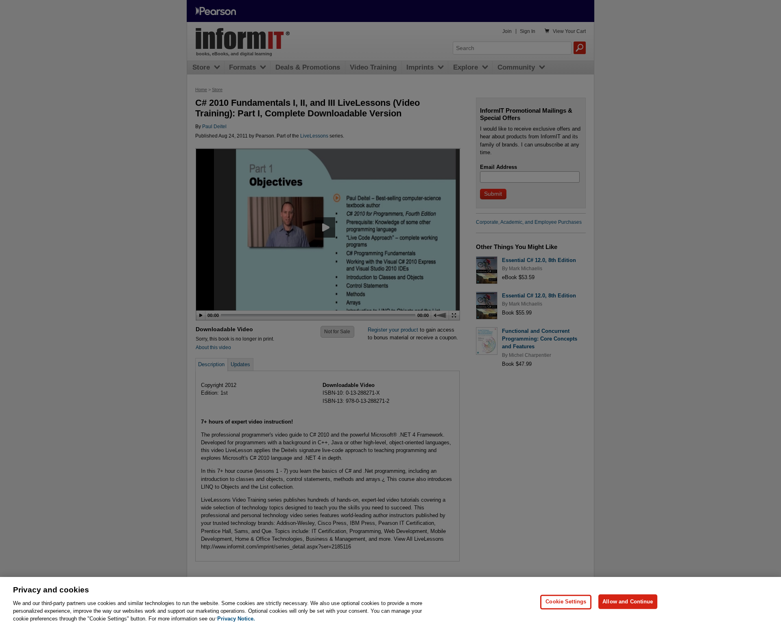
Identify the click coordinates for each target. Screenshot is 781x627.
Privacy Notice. (236, 619)
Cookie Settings (565, 602)
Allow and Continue (627, 602)
